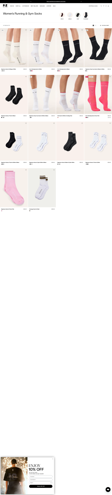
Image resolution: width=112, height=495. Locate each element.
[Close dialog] (52, 459)
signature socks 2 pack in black (8, 115)
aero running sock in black (63, 69)
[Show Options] (51, 482)
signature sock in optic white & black (37, 162)
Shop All (18, 6)
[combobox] (40, 482)
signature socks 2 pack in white (92, 162)
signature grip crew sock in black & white (94, 69)
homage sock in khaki (34, 209)
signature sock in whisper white (8, 69)
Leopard (49, 6)
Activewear (25, 6)
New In (12, 6)
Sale (54, 6)
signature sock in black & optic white (65, 162)
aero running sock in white (35, 69)
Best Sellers (34, 6)
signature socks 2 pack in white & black (10, 162)
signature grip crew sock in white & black (38, 115)
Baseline (42, 6)
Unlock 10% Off (40, 486)
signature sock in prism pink (7, 209)
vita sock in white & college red (64, 115)
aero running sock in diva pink (92, 115)
